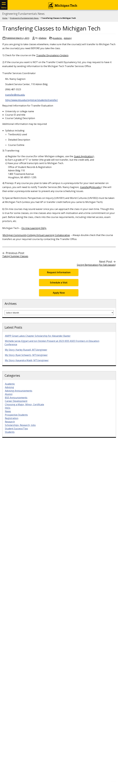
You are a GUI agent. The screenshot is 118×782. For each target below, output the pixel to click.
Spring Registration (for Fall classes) (96, 264)
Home (4, 18)
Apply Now (59, 292)
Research (10, 421)
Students (10, 432)
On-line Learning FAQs (33, 228)
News (8, 411)
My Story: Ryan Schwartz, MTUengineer (26, 355)
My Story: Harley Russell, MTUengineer (26, 349)
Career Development (16, 401)
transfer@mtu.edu (15, 94)
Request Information (59, 272)
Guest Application (83, 156)
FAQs (7, 407)
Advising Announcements (18, 390)
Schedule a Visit (58, 282)
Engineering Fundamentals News (23, 13)
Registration (11, 418)
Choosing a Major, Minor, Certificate (24, 404)
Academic (57, 38)
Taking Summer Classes (15, 256)
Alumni (8, 394)
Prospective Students (16, 414)
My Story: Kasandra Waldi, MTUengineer (27, 360)
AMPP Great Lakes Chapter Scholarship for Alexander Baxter (38, 335)
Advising (68, 38)
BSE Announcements (16, 397)
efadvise (42, 38)
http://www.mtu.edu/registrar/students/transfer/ (31, 100)
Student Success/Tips (16, 428)
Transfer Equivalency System (52, 55)
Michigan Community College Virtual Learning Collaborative (36, 235)
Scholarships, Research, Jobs (20, 425)
